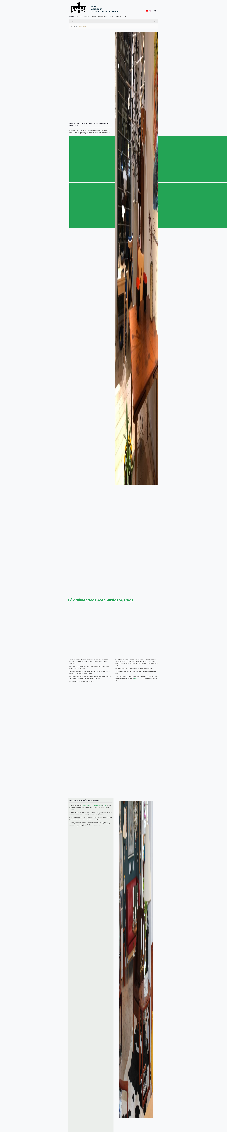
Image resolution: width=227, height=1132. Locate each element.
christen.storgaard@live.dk (95, 805)
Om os (111, 17)
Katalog (78, 17)
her (105, 805)
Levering (86, 17)
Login (124, 17)
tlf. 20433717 (84, 805)
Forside (71, 17)
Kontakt (118, 17)
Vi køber (93, 17)
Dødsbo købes (102, 17)
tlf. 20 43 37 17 (138, 678)
